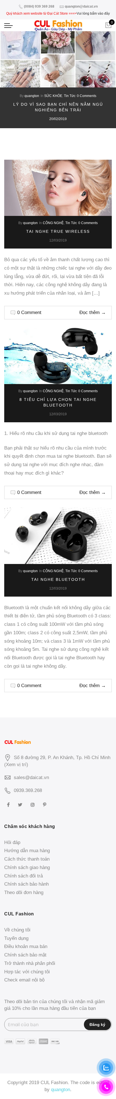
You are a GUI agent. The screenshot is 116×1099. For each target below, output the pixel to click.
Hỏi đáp (12, 842)
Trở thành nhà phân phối (29, 963)
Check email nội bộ (24, 980)
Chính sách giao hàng (27, 867)
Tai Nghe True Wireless (58, 231)
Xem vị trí (16, 764)
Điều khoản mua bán (25, 946)
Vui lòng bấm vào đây (93, 13)
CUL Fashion (54, 1082)
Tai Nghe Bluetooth (58, 579)
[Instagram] (33, 804)
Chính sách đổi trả (23, 876)
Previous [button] (9, 91)
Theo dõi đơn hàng (23, 892)
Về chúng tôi (17, 930)
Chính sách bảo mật (25, 955)
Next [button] (106, 91)
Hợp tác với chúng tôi (27, 971)
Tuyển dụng (16, 938)
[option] (58, 79)
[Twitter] (21, 804)
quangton (31, 96)
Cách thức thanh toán (27, 859)
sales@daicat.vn (31, 777)
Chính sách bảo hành (26, 884)
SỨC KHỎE (53, 96)
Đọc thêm (92, 312)
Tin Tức (69, 96)
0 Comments (86, 96)
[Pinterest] (45, 804)
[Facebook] (9, 804)
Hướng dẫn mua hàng (27, 850)
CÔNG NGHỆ (53, 223)
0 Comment (29, 312)
